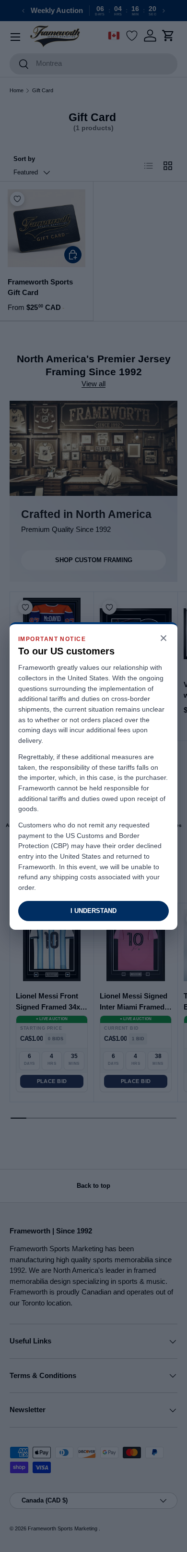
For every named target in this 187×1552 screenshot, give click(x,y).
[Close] (163, 639)
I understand (93, 910)
